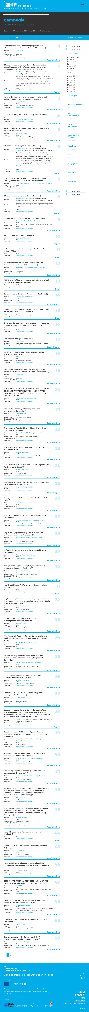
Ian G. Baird (19, 51)
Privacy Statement (74, 1003)
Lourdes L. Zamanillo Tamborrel (25, 776)
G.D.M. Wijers (20, 698)
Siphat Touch (28, 520)
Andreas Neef (29, 297)
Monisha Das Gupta (22, 470)
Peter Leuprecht (20, 72)
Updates (36, 9)
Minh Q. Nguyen (21, 798)
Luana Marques (37, 758)
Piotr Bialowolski (21, 183)
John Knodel (29, 433)
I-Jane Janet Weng (21, 328)
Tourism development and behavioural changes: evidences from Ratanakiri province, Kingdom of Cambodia (23, 658)
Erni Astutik (41, 268)
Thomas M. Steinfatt (22, 133)
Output (43, 9)
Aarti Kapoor (29, 663)
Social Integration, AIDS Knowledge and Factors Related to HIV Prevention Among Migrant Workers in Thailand (25, 734)
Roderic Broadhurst (39, 221)
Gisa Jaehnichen (20, 851)
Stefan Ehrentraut (21, 414)
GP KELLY (19, 886)
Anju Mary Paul (28, 119)
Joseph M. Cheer (40, 776)
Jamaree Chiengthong (39, 520)
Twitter (83, 974)
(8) (71, 60)
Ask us (82, 1008)
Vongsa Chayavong (21, 487)
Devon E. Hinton (21, 758)
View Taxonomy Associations (24, 58)
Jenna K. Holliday (21, 102)
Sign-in (82, 4)
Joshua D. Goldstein (21, 942)
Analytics (79, 1000)
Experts (23, 9)
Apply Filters (76, 46)
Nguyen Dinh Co (21, 398)
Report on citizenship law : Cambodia (19, 235)
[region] (75, 84)
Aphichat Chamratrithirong (32, 739)
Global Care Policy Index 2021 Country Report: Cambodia (26, 115)
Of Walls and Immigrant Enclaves (17, 339)
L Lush (23, 924)
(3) (72, 66)
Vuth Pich (29, 758)
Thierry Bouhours (28, 221)
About (30, 9)
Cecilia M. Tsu (20, 503)
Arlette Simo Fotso (21, 870)
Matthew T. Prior (21, 623)
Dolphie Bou (19, 119)
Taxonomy (16, 9)
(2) (74, 62)
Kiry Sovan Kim (38, 433)
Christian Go (33, 643)
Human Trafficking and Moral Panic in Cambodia (23, 218)
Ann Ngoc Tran (20, 555)
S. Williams (19, 357)
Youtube (82, 978)
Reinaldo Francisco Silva (23, 905)
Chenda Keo (19, 221)
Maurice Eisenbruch (21, 571)
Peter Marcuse (20, 341)
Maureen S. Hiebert (33, 942)
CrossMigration (18, 4)
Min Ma (30, 487)
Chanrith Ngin (20, 297)
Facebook (82, 976)
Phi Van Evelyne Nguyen (23, 538)
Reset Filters (76, 49)
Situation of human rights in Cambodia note (21, 146)
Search (51, 30)
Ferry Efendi (19, 268)
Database (7, 9)
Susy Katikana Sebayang (30, 268)
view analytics (72, 38)
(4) (73, 68)
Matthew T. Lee (30, 183)
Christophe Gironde (36, 538)
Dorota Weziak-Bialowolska (44, 183)
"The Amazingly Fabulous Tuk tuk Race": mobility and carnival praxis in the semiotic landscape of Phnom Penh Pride (27, 638)
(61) (75, 57)
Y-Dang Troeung (30, 555)
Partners (17, 984)
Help (82, 997)
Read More (19, 166)
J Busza (18, 924)
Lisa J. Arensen (20, 606)
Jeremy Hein (25, 680)
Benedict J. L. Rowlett (22, 643)
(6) (72, 64)
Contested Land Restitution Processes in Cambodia (25, 294)
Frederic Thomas (20, 663)
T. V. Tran (18, 680)
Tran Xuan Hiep (31, 398)
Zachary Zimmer (21, 433)
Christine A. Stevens (22, 452)
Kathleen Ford (20, 739)
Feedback (79, 994)
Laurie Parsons (20, 374)
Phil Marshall (37, 663)
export (80, 38)
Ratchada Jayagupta (21, 818)
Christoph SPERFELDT (23, 238)
